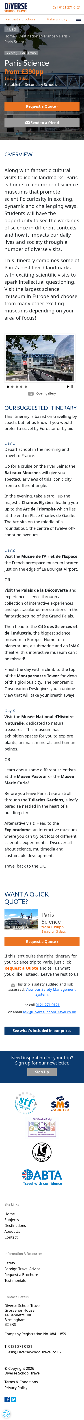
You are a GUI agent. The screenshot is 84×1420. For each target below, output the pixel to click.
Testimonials (15, 1280)
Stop (72, 386)
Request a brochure (20, 19)
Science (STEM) (15, 53)
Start (68, 386)
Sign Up (42, 1071)
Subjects (11, 1219)
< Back (11, 29)
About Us (12, 1231)
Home (9, 36)
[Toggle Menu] (78, 19)
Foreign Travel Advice (22, 1268)
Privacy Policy (15, 1387)
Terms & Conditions (21, 1381)
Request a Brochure (21, 1274)
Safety (9, 1263)
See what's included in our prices (42, 1030)
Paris (63, 36)
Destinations (29, 36)
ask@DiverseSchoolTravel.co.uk (49, 1012)
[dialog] (6, 1414)
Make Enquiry (57, 19)
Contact (11, 1237)
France (49, 36)
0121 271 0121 (67, 7)
